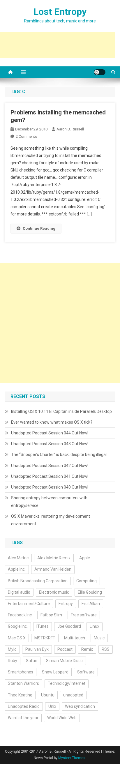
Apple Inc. (17, 569)
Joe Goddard (69, 626)
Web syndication (80, 706)
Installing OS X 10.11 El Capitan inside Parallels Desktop (61, 411)
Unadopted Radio (24, 706)
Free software (84, 615)
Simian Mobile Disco (64, 660)
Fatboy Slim (51, 615)
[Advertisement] (60, 323)
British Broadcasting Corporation (38, 581)
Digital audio (19, 592)
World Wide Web (62, 717)
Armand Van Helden (52, 569)
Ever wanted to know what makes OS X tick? (51, 422)
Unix (52, 706)
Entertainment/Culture (29, 603)
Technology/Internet (66, 683)
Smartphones (20, 672)
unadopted (73, 695)
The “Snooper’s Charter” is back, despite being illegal (59, 454)
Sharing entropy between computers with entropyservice (49, 502)
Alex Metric (18, 558)
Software (86, 672)
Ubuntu (47, 695)
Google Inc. (18, 626)
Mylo (12, 649)
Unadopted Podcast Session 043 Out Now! (49, 443)
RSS (106, 649)
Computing (86, 581)
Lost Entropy (60, 11)
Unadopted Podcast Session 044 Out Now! (49, 433)
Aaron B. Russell (70, 129)
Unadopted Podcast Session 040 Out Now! (49, 487)
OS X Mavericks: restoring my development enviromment (50, 520)
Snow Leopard (55, 672)
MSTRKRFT (44, 638)
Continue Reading (39, 228)
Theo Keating (20, 695)
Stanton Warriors (23, 683)
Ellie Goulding (90, 592)
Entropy (66, 603)
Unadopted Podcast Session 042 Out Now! (49, 465)
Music (99, 638)
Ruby (12, 660)
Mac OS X (17, 638)
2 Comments (26, 136)
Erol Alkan (91, 603)
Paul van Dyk (37, 649)
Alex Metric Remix (53, 558)
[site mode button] (99, 72)
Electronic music (54, 592)
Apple (84, 558)
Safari (31, 660)
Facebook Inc (20, 615)
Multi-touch (74, 638)
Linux (94, 626)
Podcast (65, 649)
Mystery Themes (71, 758)
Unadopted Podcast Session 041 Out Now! (49, 476)
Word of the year (23, 717)
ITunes (42, 626)
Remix (87, 649)
